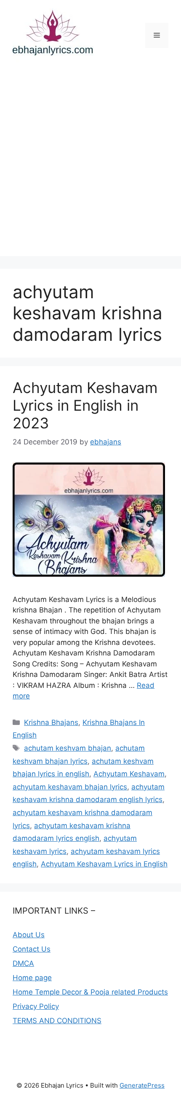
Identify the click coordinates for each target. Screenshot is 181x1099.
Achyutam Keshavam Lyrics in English (104, 864)
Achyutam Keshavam (129, 774)
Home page (32, 977)
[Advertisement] (90, 165)
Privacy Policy (36, 1006)
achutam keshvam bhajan (67, 748)
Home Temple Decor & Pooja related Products (90, 992)
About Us (29, 935)
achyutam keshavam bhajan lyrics (70, 787)
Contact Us (32, 949)
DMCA (23, 963)
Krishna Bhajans (51, 722)
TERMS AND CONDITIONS (57, 1020)
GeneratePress (142, 1085)
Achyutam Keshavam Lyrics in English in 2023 (85, 405)
